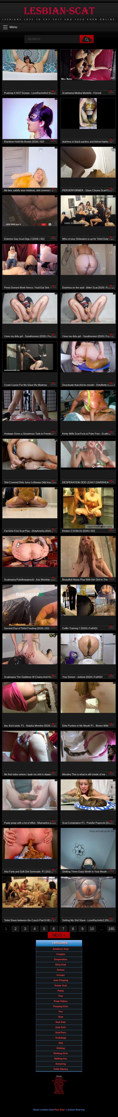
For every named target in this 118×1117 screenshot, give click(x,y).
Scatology (60, 1037)
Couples (60, 954)
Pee (61, 1011)
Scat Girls (60, 1027)
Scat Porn (60, 1032)
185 (111, 929)
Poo (61, 996)
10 (92, 929)
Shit (61, 1043)
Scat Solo (60, 1022)
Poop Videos (60, 1001)
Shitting (60, 1048)
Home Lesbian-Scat (43, 1109)
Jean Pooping (60, 980)
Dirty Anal (60, 964)
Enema (60, 969)
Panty (61, 990)
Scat (60, 1016)
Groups (61, 975)
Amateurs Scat (61, 949)
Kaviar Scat (61, 985)
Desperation (60, 959)
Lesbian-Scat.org (76, 1109)
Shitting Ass (60, 1058)
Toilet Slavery (60, 1069)
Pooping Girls (60, 1006)
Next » (58, 935)
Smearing (60, 1063)
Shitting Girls (60, 1053)
